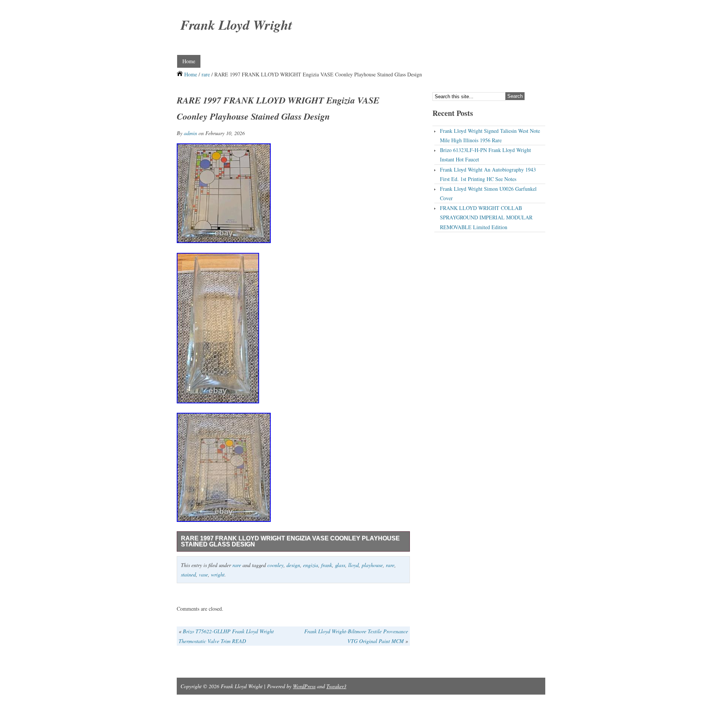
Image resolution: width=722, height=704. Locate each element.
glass (340, 565)
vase (203, 574)
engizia (310, 565)
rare (206, 74)
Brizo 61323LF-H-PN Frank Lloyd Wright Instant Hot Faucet (485, 154)
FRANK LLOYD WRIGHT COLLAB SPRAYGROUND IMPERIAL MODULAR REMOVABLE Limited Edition (486, 217)
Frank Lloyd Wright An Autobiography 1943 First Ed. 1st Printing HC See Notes (488, 174)
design (293, 565)
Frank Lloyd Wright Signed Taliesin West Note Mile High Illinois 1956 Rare (490, 135)
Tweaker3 (336, 686)
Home (188, 61)
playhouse (372, 565)
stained (188, 574)
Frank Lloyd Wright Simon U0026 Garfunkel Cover (488, 193)
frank (326, 565)
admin (190, 133)
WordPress (304, 686)
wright (217, 574)
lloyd (353, 565)
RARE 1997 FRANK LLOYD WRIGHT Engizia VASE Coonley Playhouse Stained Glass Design (290, 541)
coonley (275, 565)
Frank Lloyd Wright (236, 24)
